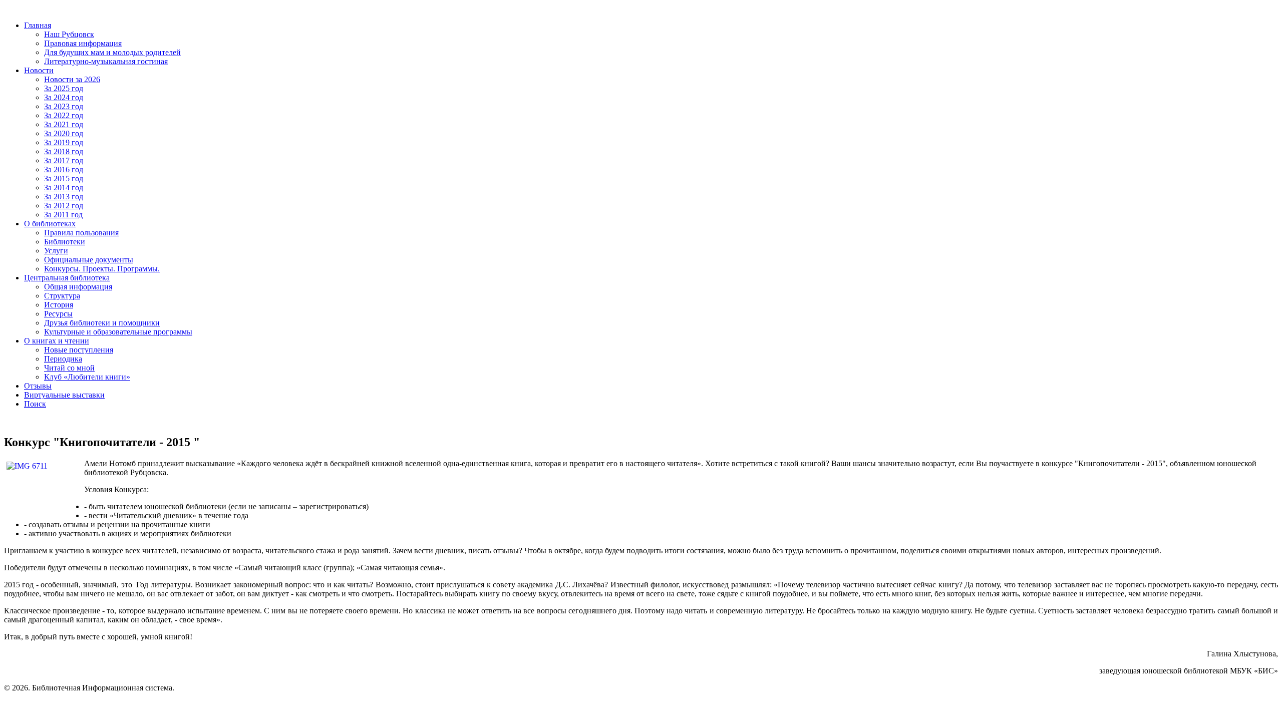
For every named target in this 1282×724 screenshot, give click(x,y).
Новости (39, 70)
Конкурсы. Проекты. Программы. (102, 268)
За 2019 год (63, 142)
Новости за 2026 (72, 79)
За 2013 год (63, 196)
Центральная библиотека (67, 277)
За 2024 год (63, 97)
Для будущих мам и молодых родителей (112, 52)
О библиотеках (50, 223)
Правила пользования (81, 232)
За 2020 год (63, 133)
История (58, 304)
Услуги (56, 250)
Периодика (63, 358)
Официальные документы (88, 259)
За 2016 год (63, 169)
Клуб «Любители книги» (87, 377)
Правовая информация (83, 43)
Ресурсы (58, 313)
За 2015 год (63, 178)
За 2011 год (63, 214)
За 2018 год (63, 151)
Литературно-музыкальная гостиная (106, 61)
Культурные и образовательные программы (118, 331)
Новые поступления (78, 349)
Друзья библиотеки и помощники (102, 322)
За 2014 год (63, 187)
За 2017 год (63, 160)
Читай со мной (69, 368)
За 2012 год (63, 205)
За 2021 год (63, 124)
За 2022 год (63, 115)
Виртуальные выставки (64, 395)
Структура (62, 295)
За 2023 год (63, 106)
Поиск (35, 404)
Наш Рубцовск (69, 34)
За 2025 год (63, 88)
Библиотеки (64, 241)
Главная (37, 25)
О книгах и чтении (56, 340)
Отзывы (38, 386)
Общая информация (78, 286)
